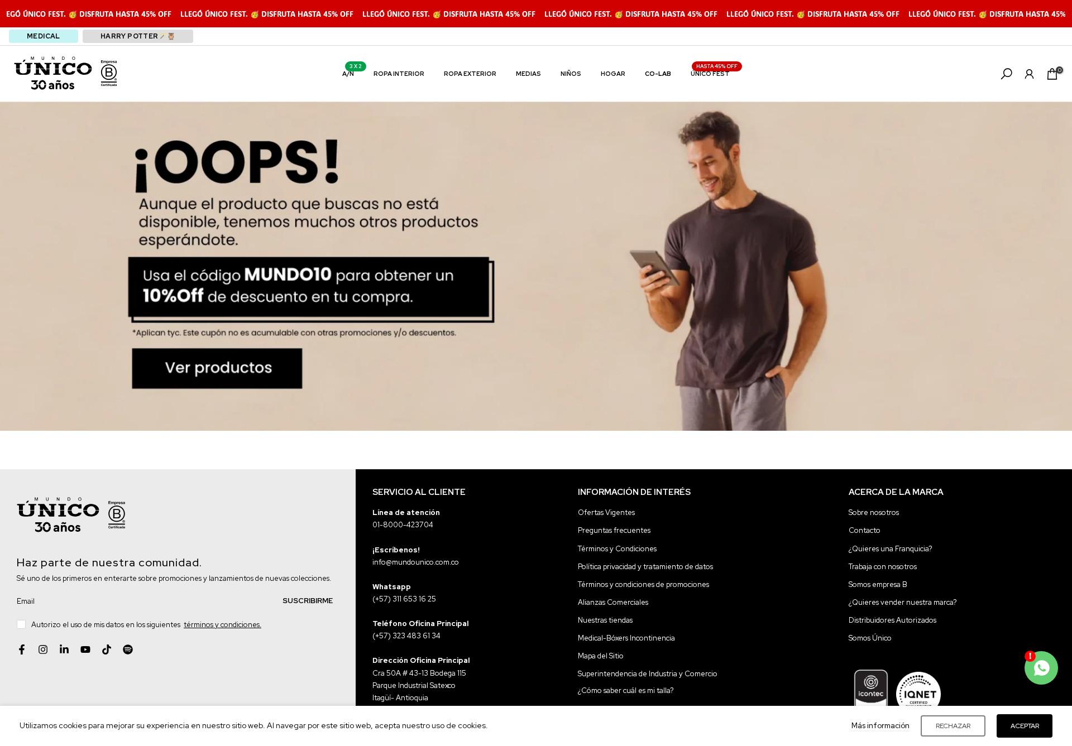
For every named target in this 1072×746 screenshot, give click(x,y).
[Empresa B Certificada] (109, 73)
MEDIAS (528, 74)
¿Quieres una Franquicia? (890, 548)
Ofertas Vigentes (606, 512)
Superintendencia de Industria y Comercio (647, 673)
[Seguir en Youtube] (85, 649)
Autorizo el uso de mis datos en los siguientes (146, 624)
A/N (352, 73)
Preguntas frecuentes (614, 530)
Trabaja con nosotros (883, 566)
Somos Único (870, 637)
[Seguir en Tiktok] (107, 649)
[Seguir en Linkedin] (64, 649)
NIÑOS (571, 74)
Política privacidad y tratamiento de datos (645, 566)
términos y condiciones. (222, 624)
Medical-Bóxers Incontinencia (626, 637)
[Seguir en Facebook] (22, 649)
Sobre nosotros (874, 512)
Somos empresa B (878, 584)
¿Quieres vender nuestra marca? (903, 602)
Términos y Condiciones (617, 548)
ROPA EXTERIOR (470, 74)
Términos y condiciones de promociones (643, 584)
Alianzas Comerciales (613, 602)
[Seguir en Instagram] (43, 649)
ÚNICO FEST (714, 73)
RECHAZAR (953, 725)
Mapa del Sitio (601, 655)
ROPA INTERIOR (399, 74)
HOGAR (613, 74)
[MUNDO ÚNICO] (53, 73)
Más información (880, 725)
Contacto (864, 530)
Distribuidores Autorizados (892, 619)
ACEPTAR (1025, 725)
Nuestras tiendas (605, 619)
